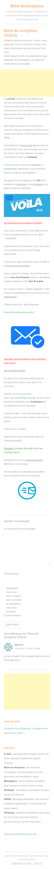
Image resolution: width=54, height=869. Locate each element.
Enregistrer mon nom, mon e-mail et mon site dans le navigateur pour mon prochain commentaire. (13, 602)
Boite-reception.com (17, 856)
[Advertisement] (27, 83)
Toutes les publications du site (20, 834)
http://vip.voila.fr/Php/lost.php (20, 397)
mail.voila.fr (10, 253)
